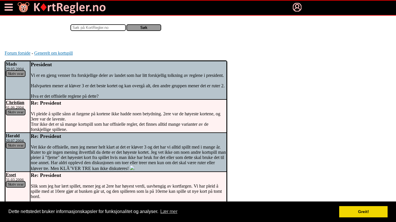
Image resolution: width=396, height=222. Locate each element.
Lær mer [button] (168, 211)
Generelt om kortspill (53, 53)
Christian (15, 102)
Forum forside (17, 53)
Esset (11, 174)
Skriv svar (15, 73)
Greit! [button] (363, 211)
